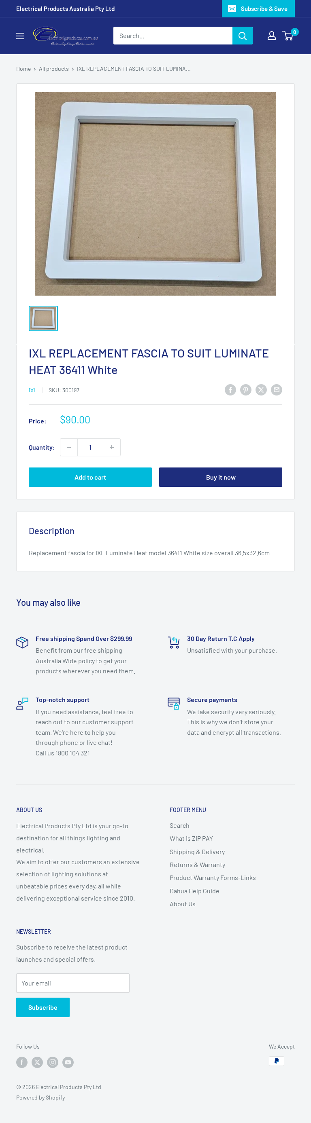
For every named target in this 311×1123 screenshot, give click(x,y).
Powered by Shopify (40, 1097)
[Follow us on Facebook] (22, 1062)
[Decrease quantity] (68, 447)
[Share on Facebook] (230, 389)
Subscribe (43, 1007)
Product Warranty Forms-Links (213, 877)
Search (180, 825)
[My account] (272, 35)
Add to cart (90, 477)
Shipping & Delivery (197, 851)
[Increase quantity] (111, 447)
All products (54, 68)
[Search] (242, 35)
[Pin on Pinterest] (245, 389)
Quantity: (42, 447)
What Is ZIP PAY (191, 838)
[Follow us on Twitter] (37, 1062)
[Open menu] (20, 36)
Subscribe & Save (264, 8)
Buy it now (221, 477)
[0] (288, 35)
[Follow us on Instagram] (52, 1062)
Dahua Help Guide (194, 891)
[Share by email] (276, 389)
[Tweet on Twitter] (261, 389)
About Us (183, 903)
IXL (33, 390)
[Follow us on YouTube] (68, 1062)
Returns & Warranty (197, 864)
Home (23, 68)
